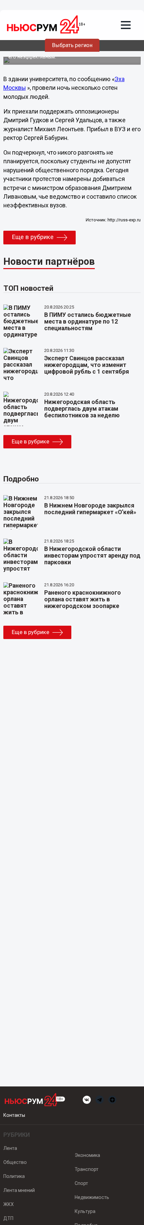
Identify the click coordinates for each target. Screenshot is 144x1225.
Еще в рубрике (33, 237)
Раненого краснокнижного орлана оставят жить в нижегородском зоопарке (82, 599)
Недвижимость (92, 1197)
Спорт (81, 1183)
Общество (15, 1162)
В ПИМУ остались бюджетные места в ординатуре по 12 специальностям (87, 322)
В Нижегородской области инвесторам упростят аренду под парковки (92, 556)
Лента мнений (19, 1190)
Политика (14, 1176)
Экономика (87, 1155)
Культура (85, 1211)
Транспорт (86, 1169)
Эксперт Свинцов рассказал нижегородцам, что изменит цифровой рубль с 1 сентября (86, 365)
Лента (10, 1148)
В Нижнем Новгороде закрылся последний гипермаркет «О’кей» (90, 509)
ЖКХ (8, 1204)
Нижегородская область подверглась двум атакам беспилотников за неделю (82, 409)
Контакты (14, 1115)
